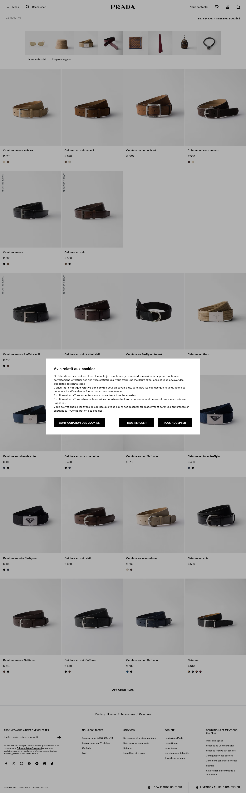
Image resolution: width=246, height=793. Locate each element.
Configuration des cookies (79, 422)
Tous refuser (136, 422)
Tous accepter (175, 422)
